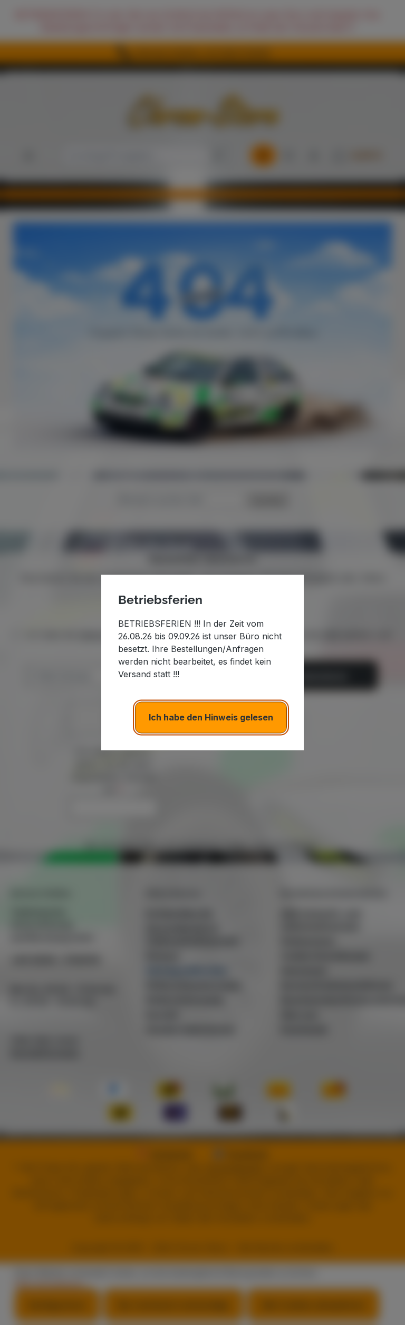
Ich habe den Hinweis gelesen (211, 718)
